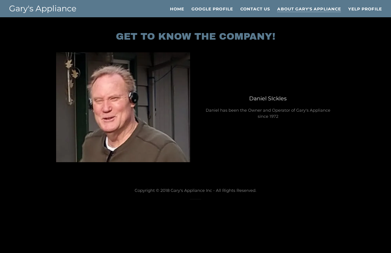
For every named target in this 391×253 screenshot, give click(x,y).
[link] (42, 9)
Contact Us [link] (255, 9)
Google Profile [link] (212, 9)
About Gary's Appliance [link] (309, 9)
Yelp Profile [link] (365, 9)
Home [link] (177, 9)
